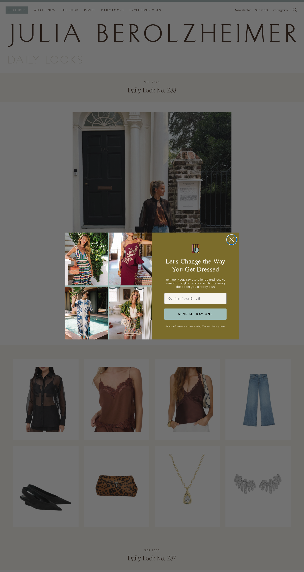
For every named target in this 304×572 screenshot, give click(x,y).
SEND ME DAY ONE (195, 314)
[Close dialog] (232, 240)
